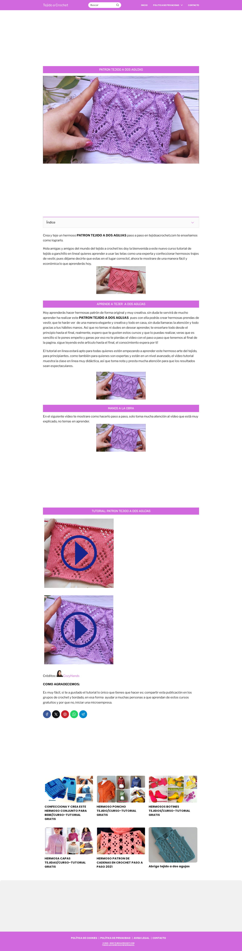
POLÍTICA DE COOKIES (84, 938)
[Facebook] (47, 714)
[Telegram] (83, 714)
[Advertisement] (121, 38)
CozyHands (71, 676)
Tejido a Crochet (55, 5)
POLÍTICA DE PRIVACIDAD (115, 938)
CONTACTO (159, 938)
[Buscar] (117, 5)
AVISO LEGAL (141, 938)
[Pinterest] (65, 714)
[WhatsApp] (74, 714)
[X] (56, 714)
